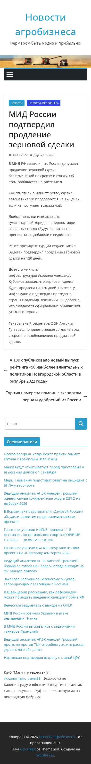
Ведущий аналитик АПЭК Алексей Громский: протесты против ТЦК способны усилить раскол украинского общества (44, 644)
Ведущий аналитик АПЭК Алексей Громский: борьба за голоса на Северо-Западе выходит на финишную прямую (44, 566)
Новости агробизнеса (43, 103)
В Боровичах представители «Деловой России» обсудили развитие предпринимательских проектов (43, 516)
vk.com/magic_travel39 (22, 678)
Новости (17, 103)
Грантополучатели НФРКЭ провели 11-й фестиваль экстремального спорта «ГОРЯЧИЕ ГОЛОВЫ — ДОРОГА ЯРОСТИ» (42, 534)
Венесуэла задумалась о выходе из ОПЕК (38, 605)
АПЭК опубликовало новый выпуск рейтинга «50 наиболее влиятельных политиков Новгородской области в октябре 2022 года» (46, 370)
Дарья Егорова (43, 155)
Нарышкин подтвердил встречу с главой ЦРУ (42, 657)
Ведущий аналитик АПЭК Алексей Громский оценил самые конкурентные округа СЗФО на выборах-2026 (42, 498)
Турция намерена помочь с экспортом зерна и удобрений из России (43, 396)
